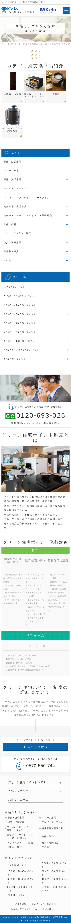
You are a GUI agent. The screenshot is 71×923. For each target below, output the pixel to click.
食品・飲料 (48, 836)
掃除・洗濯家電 (16, 822)
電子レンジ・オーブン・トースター (34, 95)
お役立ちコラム (18, 799)
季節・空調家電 (16, 817)
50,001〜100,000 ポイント (21, 341)
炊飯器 (56, 94)
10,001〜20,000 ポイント (20, 305)
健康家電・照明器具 (52, 828)
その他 (45, 847)
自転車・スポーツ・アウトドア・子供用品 (20, 836)
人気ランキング (18, 790)
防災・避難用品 (50, 842)
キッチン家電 (49, 817)
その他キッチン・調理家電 (12, 129)
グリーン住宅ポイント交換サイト (20, 12)
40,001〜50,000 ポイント (20, 332)
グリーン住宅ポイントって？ (27, 782)
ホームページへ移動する (35, 747)
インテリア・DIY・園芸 (20, 842)
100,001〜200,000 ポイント (21, 350)
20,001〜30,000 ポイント (20, 314)
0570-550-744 (40, 765)
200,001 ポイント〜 (16, 359)
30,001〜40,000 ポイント (20, 323)
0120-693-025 (41, 415)
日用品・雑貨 (15, 847)
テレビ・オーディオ (52, 822)
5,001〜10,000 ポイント (19, 296)
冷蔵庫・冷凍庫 (12, 94)
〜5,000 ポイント (14, 287)
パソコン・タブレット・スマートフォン (20, 828)
